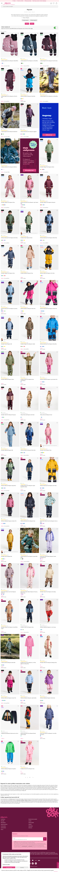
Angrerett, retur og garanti (33, 819)
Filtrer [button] (27, 23)
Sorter (32, 23)
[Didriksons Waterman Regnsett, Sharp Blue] (41, 275)
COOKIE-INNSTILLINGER (22, 868)
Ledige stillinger (3, 827)
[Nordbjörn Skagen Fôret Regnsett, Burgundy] (42, 169)
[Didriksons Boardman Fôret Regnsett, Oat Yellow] (42, 346)
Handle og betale (31, 822)
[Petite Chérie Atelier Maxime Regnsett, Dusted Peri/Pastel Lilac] (40, 558)
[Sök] (2, 6)
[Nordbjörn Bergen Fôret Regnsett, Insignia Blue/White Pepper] (2, 629)
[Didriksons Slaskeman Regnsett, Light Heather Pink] (40, 381)
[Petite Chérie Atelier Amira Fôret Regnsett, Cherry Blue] (3, 594)
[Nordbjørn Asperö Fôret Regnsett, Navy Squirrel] (42, 594)
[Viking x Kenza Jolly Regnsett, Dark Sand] (41, 417)
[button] (2, 3)
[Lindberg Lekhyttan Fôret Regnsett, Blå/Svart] (2, 63)
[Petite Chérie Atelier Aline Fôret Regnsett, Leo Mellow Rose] (42, 523)
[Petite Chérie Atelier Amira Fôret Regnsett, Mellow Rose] (2, 594)
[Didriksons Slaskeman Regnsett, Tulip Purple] (40, 700)
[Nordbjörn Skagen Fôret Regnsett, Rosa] (41, 169)
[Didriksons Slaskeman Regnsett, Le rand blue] (41, 629)
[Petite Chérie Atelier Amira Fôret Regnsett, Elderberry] (1, 594)
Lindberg (26, 800)
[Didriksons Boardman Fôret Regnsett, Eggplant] (2, 240)
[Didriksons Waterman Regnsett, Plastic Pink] (23, 98)
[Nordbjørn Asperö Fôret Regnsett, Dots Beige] (40, 594)
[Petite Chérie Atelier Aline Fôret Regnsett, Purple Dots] (43, 523)
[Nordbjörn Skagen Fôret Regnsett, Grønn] (40, 169)
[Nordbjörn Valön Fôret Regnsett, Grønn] (3, 417)
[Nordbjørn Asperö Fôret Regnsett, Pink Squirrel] (41, 594)
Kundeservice (3, 819)
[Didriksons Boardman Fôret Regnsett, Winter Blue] (24, 204)
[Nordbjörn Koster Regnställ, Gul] (24, 240)
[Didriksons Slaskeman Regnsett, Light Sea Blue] (42, 381)
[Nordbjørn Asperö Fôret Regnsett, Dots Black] (43, 594)
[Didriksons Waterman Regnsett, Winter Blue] (2, 700)
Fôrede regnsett (25, 20)
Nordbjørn (22, 800)
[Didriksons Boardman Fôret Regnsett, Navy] (43, 346)
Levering (30, 820)
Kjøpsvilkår (2, 820)
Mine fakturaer (3, 822)
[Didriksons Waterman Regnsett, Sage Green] (3, 700)
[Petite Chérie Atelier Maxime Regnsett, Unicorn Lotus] (42, 558)
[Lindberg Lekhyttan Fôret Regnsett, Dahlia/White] (1, 63)
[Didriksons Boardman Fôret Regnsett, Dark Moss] (23, 204)
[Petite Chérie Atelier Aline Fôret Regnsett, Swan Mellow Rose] (41, 523)
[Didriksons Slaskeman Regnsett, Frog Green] (41, 700)
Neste (33, 777)
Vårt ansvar (30, 827)
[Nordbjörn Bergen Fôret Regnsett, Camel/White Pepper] (1, 629)
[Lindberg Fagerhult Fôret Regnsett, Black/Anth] (21, 63)
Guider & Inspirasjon (4, 824)
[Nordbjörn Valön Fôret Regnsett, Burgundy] (1, 417)
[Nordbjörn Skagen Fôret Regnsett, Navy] (43, 169)
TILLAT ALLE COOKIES (9, 868)
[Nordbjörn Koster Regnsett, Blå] (1, 346)
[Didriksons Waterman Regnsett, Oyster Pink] (23, 452)
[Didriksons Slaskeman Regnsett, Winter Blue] (43, 381)
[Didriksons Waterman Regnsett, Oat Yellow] (40, 275)
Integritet (30, 824)
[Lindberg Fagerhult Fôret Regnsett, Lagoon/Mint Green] (22, 63)
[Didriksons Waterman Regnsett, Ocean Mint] (24, 452)
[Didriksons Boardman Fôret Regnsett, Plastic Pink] (41, 346)
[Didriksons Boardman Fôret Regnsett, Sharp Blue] (40, 346)
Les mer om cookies (6, 864)
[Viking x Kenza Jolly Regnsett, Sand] (40, 417)
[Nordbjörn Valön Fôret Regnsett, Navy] (2, 417)
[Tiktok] (33, 863)
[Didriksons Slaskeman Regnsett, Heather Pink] (41, 381)
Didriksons (18, 800)
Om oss (2, 829)
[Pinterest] (36, 863)
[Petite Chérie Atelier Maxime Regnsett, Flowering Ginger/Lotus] (41, 558)
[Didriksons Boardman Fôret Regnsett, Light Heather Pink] (3, 240)
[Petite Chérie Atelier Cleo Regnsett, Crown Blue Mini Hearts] (40, 735)
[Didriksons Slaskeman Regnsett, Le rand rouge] (40, 629)
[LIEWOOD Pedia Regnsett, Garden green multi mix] (1, 735)
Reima (30, 800)
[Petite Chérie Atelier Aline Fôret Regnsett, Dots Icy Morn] (40, 523)
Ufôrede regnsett (33, 20)
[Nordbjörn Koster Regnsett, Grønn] (2, 346)
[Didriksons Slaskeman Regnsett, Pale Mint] (42, 700)
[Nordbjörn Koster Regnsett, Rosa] (23, 240)
